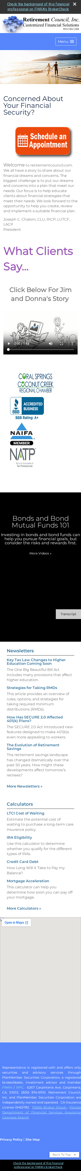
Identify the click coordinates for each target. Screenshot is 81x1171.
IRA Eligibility (19, 837)
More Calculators (24, 908)
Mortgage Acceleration (28, 881)
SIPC (19, 1087)
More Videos (40, 553)
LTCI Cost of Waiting (25, 813)
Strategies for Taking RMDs (32, 688)
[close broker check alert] (74, 4)
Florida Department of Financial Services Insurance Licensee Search (41, 1112)
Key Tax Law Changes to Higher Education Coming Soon (36, 662)
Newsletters (20, 650)
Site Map (32, 1139)
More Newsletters (25, 786)
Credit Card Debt (22, 862)
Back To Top (62, 1154)
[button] (65, 42)
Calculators (20, 804)
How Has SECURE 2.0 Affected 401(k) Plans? (35, 719)
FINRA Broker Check (49, 1107)
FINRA (7, 1087)
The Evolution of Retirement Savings (33, 747)
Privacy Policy (11, 1139)
